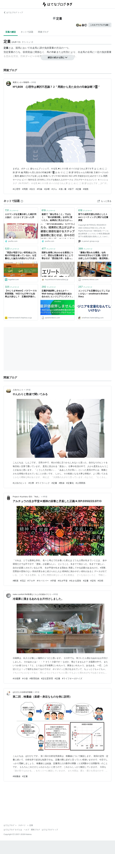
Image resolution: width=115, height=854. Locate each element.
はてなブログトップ (50, 829)
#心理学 (16, 189)
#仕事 (31, 483)
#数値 (61, 483)
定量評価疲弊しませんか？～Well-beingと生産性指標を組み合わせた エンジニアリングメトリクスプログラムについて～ (57, 293)
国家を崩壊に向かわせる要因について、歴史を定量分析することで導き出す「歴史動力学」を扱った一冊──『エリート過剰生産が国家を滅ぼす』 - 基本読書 (57, 255)
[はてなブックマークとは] (22, 200)
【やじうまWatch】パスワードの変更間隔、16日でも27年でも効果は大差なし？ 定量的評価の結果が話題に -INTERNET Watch (21, 293)
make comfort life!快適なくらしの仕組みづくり (32, 594)
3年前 (33, 82)
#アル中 (31, 580)
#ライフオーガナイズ (72, 678)
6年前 (55, 594)
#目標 (100, 580)
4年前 (45, 496)
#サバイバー (43, 580)
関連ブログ (43, 32)
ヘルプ (26, 829)
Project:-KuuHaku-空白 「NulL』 (26, 496)
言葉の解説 (10, 32)
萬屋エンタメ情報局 (21, 82)
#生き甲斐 (63, 580)
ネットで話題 (27, 32)
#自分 (32, 189)
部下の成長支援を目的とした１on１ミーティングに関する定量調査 (93, 217)
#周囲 (25, 189)
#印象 (39, 189)
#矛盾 (53, 580)
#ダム (54, 189)
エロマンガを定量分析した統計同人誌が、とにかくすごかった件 (20, 215)
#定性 (93, 580)
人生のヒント (18, 390)
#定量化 (70, 483)
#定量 (78, 189)
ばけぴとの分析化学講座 (22, 692)
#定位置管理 (47, 678)
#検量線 (16, 776)
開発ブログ (35, 829)
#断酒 (15, 580)
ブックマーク (11, 210)
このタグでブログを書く (100, 25)
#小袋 (25, 678)
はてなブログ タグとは (13, 829)
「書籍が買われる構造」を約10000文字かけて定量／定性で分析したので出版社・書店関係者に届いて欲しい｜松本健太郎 (94, 255)
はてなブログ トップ (14, 12)
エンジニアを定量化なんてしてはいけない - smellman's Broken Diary (94, 293)
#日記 (23, 580)
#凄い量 (62, 189)
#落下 (71, 189)
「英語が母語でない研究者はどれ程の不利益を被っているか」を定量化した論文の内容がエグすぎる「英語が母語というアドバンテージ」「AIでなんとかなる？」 (20, 255)
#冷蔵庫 (16, 678)
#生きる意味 (75, 580)
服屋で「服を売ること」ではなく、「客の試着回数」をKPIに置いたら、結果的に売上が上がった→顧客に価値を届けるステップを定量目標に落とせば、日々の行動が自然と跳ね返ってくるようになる (57, 217)
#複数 (85, 189)
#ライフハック (43, 483)
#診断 (47, 189)
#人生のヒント (20, 483)
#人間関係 (80, 483)
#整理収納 (34, 678)
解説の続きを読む (56, 57)
